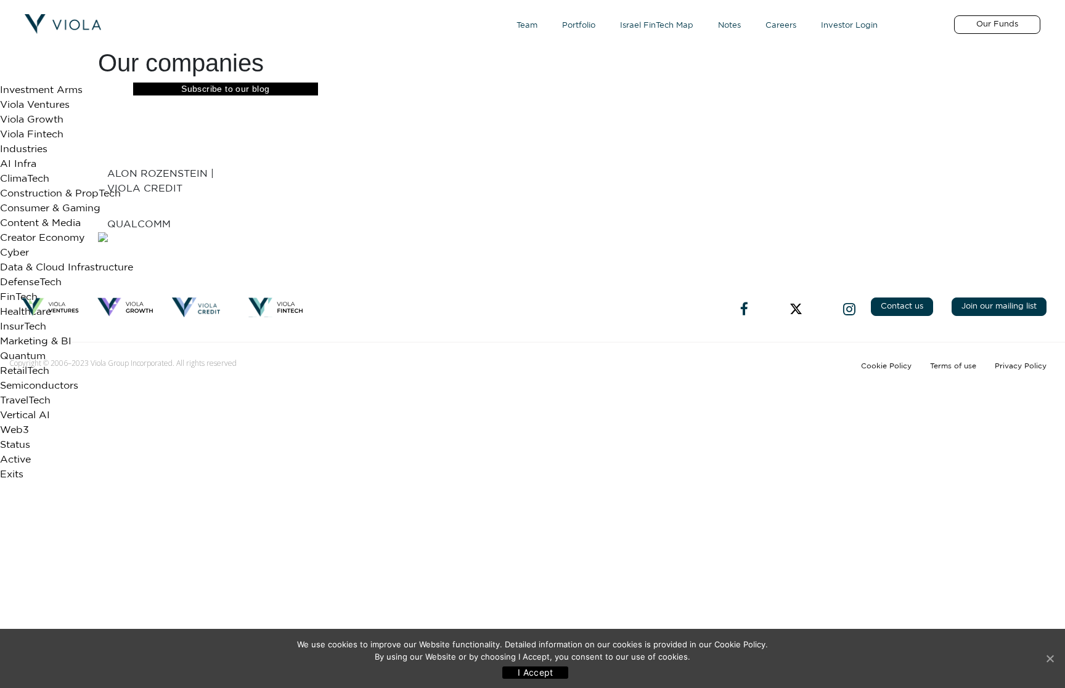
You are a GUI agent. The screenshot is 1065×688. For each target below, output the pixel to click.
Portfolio (578, 26)
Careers (780, 26)
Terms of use (953, 366)
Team (526, 26)
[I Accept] (1049, 658)
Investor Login (849, 26)
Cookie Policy (886, 366)
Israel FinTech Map (656, 26)
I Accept (535, 672)
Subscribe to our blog (225, 89)
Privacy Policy (1021, 366)
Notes (729, 26)
